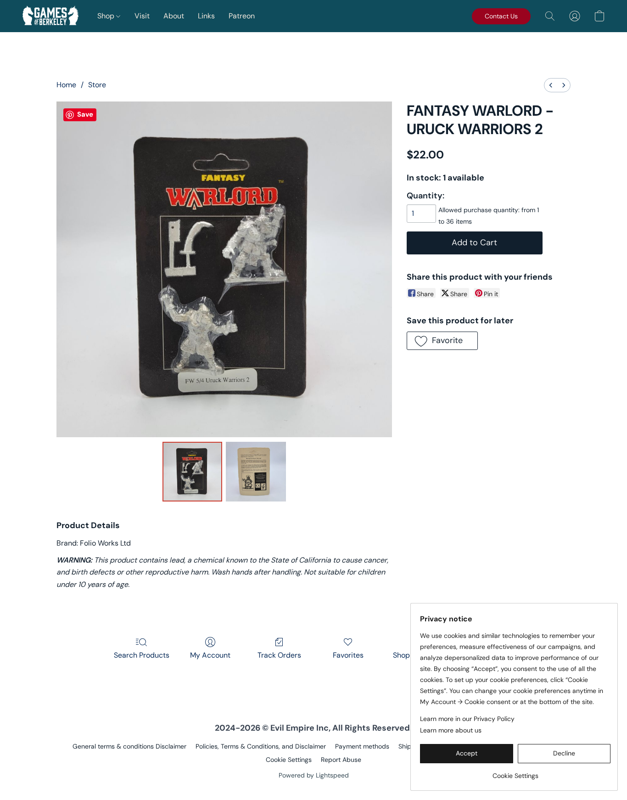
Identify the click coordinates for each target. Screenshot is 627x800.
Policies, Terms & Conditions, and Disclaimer (261, 746)
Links (206, 16)
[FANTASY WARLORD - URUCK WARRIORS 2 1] (256, 471)
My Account (210, 655)
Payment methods (362, 746)
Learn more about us (450, 730)
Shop (106, 16)
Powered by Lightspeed (314, 775)
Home (66, 85)
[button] (50, 16)
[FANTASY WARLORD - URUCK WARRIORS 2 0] (192, 471)
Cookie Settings (289, 759)
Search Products (141, 655)
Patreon (242, 16)
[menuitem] (550, 85)
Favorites (348, 655)
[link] (515, 772)
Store (97, 85)
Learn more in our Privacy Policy (467, 719)
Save (85, 114)
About (173, 16)
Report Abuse (341, 759)
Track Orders (279, 655)
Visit (142, 16)
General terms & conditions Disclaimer (129, 746)
